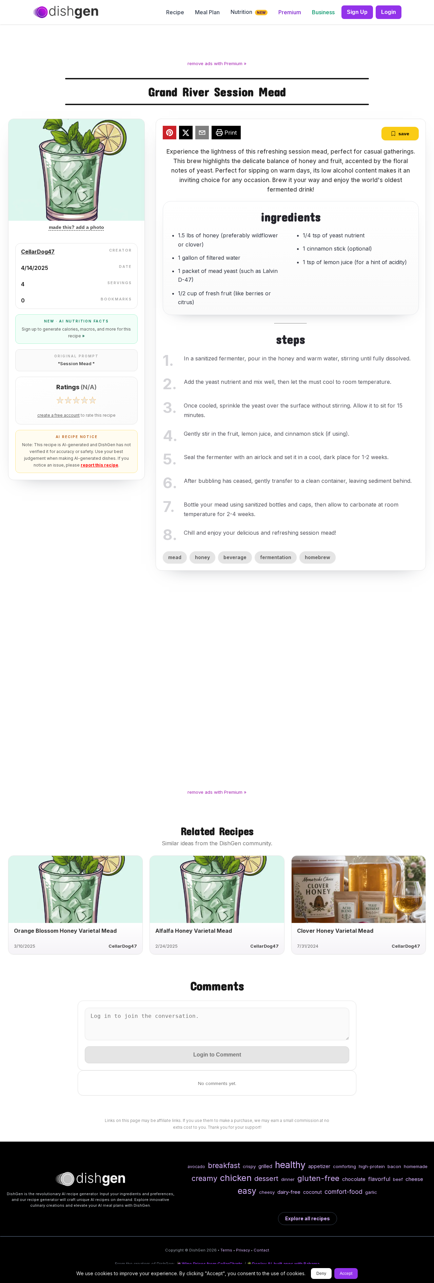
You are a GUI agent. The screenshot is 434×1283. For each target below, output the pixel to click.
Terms (226, 1250)
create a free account (58, 415)
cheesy (267, 1192)
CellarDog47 (38, 251)
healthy (290, 1164)
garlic (371, 1192)
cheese (414, 1179)
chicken (236, 1177)
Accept (346, 1273)
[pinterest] (169, 133)
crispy (249, 1166)
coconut (312, 1192)
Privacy (243, 1250)
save (403, 133)
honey (202, 557)
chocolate (354, 1179)
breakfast (224, 1165)
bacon (394, 1166)
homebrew (317, 557)
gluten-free (318, 1178)
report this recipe (99, 465)
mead (174, 557)
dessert (266, 1178)
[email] (202, 133)
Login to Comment (217, 1055)
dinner (288, 1179)
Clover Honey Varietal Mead (335, 930)
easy (247, 1191)
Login (388, 12)
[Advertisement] (217, 43)
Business (323, 12)
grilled (265, 1166)
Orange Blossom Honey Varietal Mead (65, 930)
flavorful (379, 1179)
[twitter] (186, 133)
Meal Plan (207, 12)
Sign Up (357, 12)
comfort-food (343, 1191)
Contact (261, 1250)
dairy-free (288, 1192)
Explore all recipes (307, 1218)
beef (398, 1179)
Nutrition (248, 11)
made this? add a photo (76, 227)
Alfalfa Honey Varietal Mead (193, 930)
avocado (196, 1166)
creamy (204, 1178)
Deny (321, 1273)
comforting (344, 1166)
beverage (234, 557)
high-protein (372, 1166)
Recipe (175, 12)
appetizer (319, 1166)
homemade (416, 1166)
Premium (289, 12)
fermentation (275, 557)
